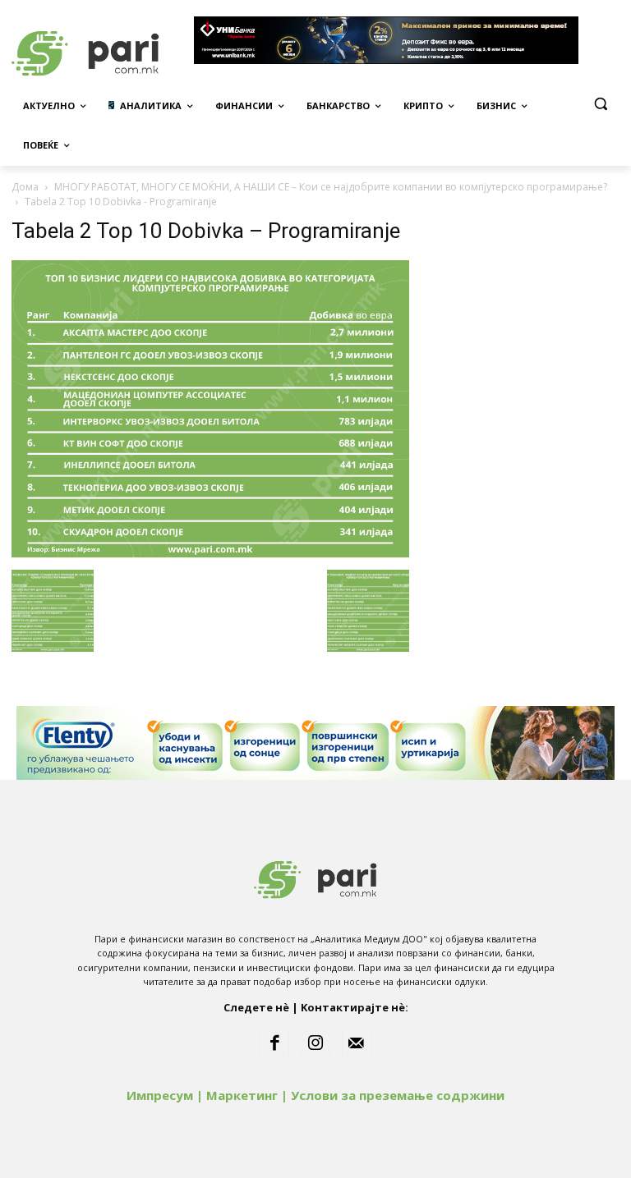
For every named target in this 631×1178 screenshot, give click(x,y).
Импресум (160, 1095)
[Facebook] (274, 1043)
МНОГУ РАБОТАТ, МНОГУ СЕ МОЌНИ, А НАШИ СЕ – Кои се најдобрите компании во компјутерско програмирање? (330, 187)
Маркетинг (242, 1095)
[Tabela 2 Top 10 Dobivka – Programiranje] (210, 553)
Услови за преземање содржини (397, 1095)
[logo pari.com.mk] (315, 876)
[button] (600, 104)
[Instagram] (315, 1043)
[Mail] (356, 1043)
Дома (25, 187)
